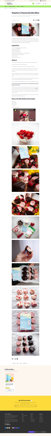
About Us (32, 416)
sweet (21, 363)
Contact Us (40, 416)
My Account (40, 415)
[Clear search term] (31, 3)
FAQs (40, 422)
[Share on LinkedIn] (38, 20)
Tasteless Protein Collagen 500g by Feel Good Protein (9, 384)
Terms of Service (41, 421)
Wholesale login (32, 0)
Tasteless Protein (17, 47)
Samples (23, 416)
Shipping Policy (41, 417)
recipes (18, 363)
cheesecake (14, 363)
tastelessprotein (25, 363)
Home (6, 8)
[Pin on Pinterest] (37, 20)
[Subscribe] (35, 406)
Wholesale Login (33, 421)
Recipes (8, 8)
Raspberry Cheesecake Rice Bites (13, 8)
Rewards (32, 415)
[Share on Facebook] (33, 20)
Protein (23, 417)
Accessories (23, 421)
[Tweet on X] (35, 20)
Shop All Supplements (24, 415)
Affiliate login (37, 0)
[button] (45, 4)
